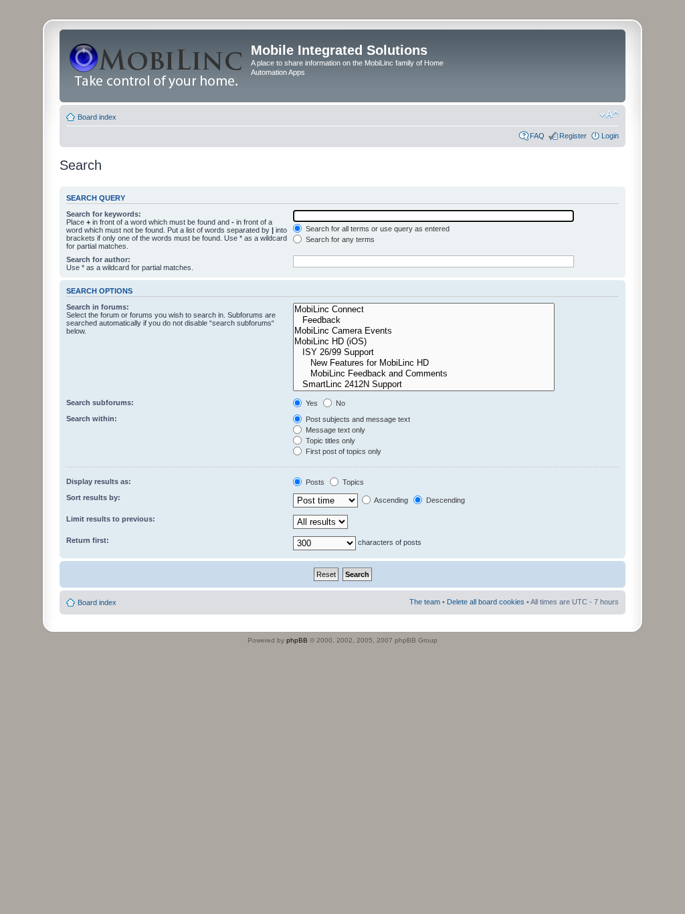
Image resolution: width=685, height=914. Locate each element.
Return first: (87, 540)
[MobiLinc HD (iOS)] (423, 341)
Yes (311, 403)
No (339, 403)
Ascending (390, 500)
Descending (444, 500)
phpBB (297, 640)
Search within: (91, 419)
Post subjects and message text (357, 419)
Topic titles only (329, 441)
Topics (352, 482)
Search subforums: (100, 402)
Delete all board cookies (485, 602)
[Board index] (157, 66)
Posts (314, 482)
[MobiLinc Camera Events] (423, 331)
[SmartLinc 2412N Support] (423, 384)
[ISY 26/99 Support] (423, 352)
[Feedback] (423, 320)
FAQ (537, 136)
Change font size (609, 114)
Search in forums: (97, 307)
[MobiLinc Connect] (423, 309)
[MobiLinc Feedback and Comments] (423, 373)
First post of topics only (342, 451)
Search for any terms (339, 239)
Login (610, 136)
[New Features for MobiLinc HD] (423, 363)
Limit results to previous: (110, 519)
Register (573, 136)
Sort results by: (93, 497)
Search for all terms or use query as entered (377, 229)
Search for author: (98, 259)
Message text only (334, 430)
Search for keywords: (103, 214)
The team (424, 602)
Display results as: (98, 481)
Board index (97, 117)
